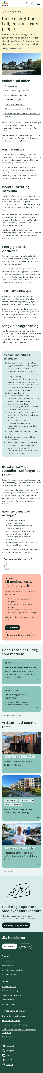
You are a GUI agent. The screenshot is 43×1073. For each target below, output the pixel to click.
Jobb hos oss (7, 966)
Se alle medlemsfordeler (19, 635)
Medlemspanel (8, 1004)
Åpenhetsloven (8, 1037)
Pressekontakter (9, 1000)
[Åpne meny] (38, 3)
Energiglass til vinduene (16, 95)
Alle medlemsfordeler (12, 715)
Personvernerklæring (11, 1020)
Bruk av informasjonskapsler (14, 1016)
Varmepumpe (11, 86)
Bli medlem (12, 627)
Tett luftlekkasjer (13, 100)
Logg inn (25, 946)
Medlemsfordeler (9, 974)
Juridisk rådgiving (10, 991)
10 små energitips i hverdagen (18, 109)
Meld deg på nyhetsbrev (16, 925)
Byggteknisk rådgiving (11, 995)
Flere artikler (8, 871)
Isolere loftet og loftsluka (17, 90)
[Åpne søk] (32, 3)
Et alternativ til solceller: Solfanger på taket (22, 114)
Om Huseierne (8, 961)
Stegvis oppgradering (15, 104)
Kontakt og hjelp (9, 986)
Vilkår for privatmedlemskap (14, 1025)
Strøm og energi (13, 11)
